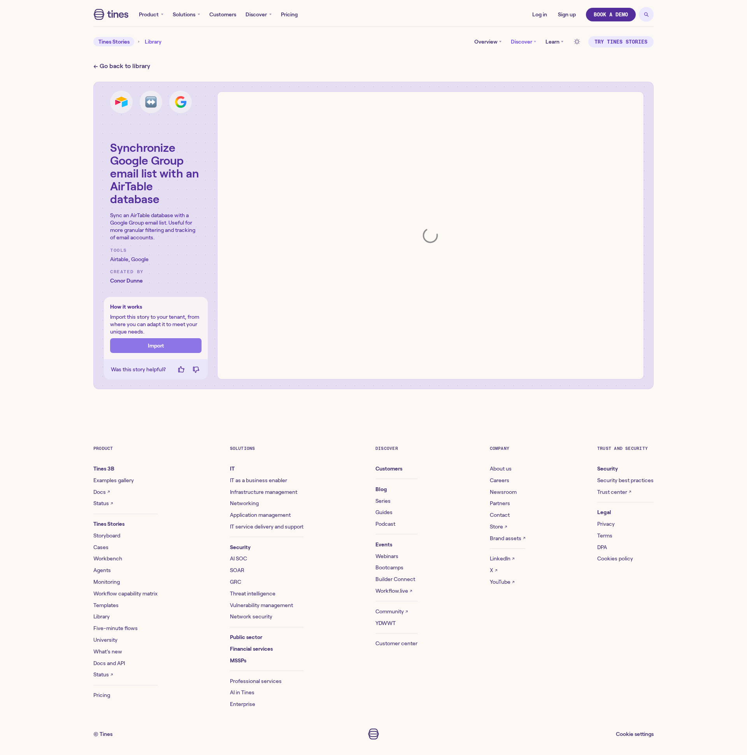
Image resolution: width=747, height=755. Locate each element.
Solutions (184, 14)
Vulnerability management (261, 605)
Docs (101, 492)
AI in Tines (242, 692)
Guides (384, 512)
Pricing (289, 14)
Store (498, 526)
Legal (604, 512)
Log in (539, 14)
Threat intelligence (252, 593)
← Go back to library (121, 66)
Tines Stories (114, 42)
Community (391, 611)
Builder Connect (395, 579)
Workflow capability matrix (125, 593)
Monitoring (106, 582)
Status (103, 503)
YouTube (502, 582)
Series (383, 501)
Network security (251, 616)
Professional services (256, 681)
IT (232, 468)
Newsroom (503, 492)
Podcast (385, 524)
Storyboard (106, 535)
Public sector (246, 637)
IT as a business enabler (258, 480)
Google (140, 259)
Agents (102, 570)
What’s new (107, 651)
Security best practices (625, 480)
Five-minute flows (115, 628)
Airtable (119, 259)
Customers (222, 14)
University (105, 640)
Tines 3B (103, 468)
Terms (604, 535)
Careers (499, 480)
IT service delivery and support (266, 526)
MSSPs (238, 660)
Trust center (614, 492)
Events (383, 544)
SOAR (237, 570)
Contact (500, 515)
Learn (552, 42)
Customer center (396, 643)
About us (501, 468)
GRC (235, 582)
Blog (381, 489)
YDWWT (385, 623)
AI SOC (238, 558)
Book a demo (611, 15)
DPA (602, 547)
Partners (500, 503)
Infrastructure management (263, 492)
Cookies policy (615, 558)
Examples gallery (113, 480)
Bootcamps (389, 567)
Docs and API (109, 663)
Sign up (567, 14)
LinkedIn (502, 558)
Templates (106, 605)
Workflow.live (393, 591)
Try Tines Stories (620, 42)
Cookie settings (635, 734)
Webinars (386, 556)
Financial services (251, 649)
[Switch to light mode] (578, 41)
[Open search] (646, 14)
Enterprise (242, 704)
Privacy (606, 524)
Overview (486, 42)
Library (153, 42)
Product (149, 14)
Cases (101, 547)
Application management (260, 515)
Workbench (107, 558)
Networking (244, 503)
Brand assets (507, 538)
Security (240, 547)
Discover (256, 14)
